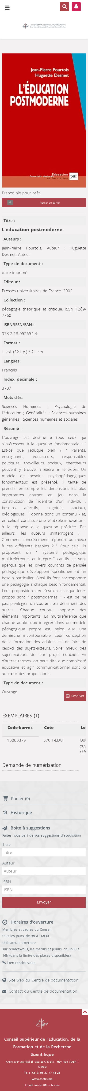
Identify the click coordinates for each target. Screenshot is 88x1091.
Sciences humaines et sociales (50, 419)
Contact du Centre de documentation (43, 991)
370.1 (7, 388)
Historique (21, 813)
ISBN (6, 882)
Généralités (37, 413)
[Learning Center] (44, 26)
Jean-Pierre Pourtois (21, 248)
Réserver (77, 696)
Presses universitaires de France (31, 291)
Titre (6, 844)
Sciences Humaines (24, 406)
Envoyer (44, 902)
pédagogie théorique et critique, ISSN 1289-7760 (44, 312)
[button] (10, 202)
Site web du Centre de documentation (43, 980)
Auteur (8, 863)
